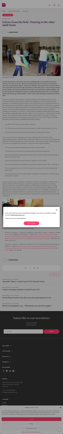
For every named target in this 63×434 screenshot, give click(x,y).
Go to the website (31, 223)
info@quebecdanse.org (17, 215)
